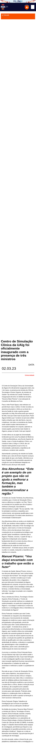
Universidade (29, 375)
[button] (32, 7)
